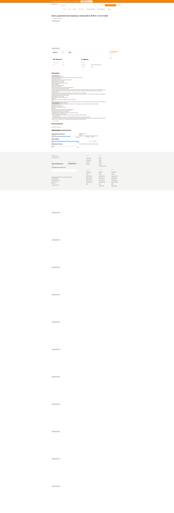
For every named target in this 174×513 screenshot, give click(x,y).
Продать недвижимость (101, 9)
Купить (64, 9)
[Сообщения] (100, 5)
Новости (109, 9)
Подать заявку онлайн (93, 141)
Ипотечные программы (90, 9)
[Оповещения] (102, 5)
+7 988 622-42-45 (76, 1)
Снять (69, 9)
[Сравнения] (97, 5)
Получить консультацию (86, 1)
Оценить (74, 9)
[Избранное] (95, 5)
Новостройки (81, 9)
